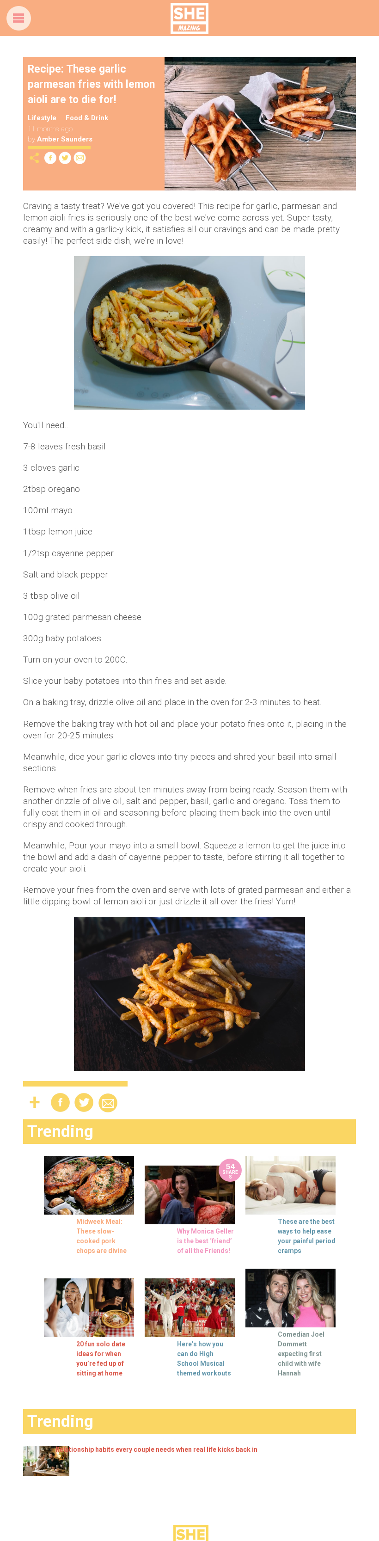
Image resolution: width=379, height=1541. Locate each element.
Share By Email (79, 158)
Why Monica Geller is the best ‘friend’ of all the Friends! (205, 1241)
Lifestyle (42, 118)
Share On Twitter (65, 158)
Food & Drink (87, 118)
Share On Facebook (50, 158)
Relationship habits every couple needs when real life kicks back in (156, 1449)
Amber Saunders (64, 139)
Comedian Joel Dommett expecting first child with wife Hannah (301, 1354)
